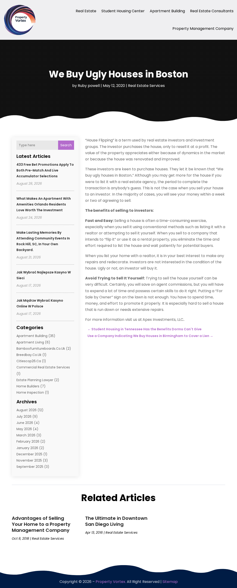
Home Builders (27, 386)
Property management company (203, 28)
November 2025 (29, 460)
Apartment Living (30, 342)
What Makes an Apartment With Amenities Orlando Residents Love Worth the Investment (43, 204)
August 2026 (26, 410)
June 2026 (24, 422)
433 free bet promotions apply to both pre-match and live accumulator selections (45, 170)
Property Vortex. (111, 581)
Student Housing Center (123, 11)
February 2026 (27, 441)
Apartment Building (167, 11)
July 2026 (23, 416)
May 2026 (24, 429)
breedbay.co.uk (28, 354)
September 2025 (29, 466)
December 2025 (29, 454)
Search (66, 145)
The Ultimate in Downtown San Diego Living (116, 521)
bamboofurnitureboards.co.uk (40, 348)
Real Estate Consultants (212, 11)
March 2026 (25, 435)
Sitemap (170, 581)
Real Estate (86, 11)
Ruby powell (89, 85)
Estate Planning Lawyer (34, 380)
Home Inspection (30, 392)
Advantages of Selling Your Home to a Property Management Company (41, 524)
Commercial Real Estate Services (43, 367)
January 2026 (27, 448)
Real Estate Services (146, 85)
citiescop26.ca (28, 361)
